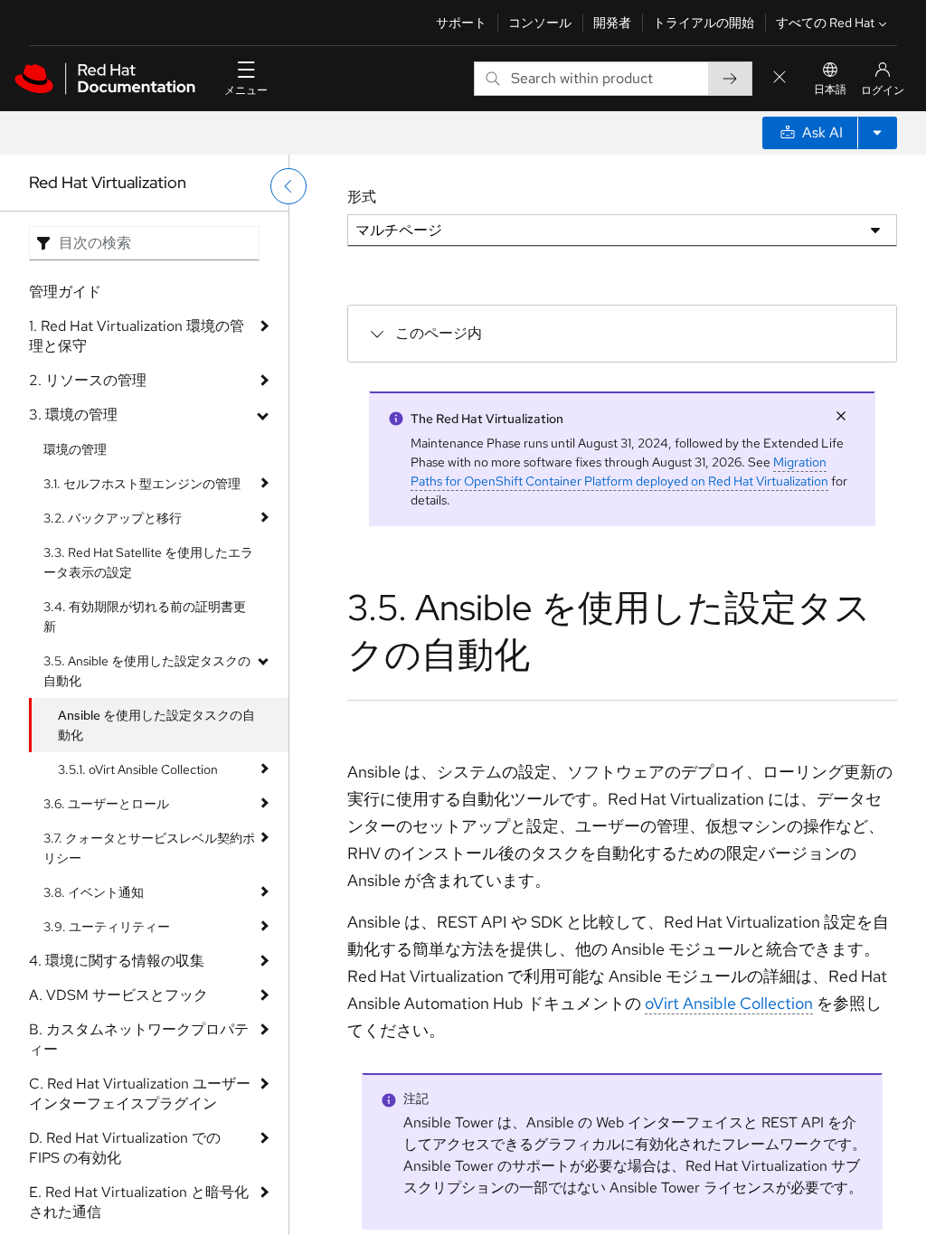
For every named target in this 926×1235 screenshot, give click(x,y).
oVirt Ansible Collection (729, 1003)
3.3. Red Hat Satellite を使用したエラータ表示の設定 (148, 562)
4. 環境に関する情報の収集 (116, 960)
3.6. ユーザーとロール (106, 804)
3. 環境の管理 (73, 414)
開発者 (612, 22)
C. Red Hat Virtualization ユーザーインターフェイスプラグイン (139, 1093)
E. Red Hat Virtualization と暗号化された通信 (139, 1202)
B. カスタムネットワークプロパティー (139, 1039)
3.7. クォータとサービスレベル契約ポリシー (149, 848)
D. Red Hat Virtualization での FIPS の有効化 (125, 1147)
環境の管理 (75, 449)
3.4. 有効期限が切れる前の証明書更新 (144, 617)
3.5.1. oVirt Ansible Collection (138, 769)
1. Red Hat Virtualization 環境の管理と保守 (136, 335)
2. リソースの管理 (87, 380)
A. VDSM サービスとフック (118, 994)
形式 (361, 196)
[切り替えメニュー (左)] (288, 186)
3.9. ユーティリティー (106, 927)
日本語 (830, 89)
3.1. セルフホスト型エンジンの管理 (142, 484)
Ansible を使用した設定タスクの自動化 (156, 725)
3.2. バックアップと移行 (112, 518)
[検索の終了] (779, 78)
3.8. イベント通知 (93, 892)
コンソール (540, 22)
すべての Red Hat (825, 22)
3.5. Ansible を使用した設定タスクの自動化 (146, 671)
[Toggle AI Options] (877, 133)
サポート (461, 22)
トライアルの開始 (703, 22)
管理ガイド (65, 291)
